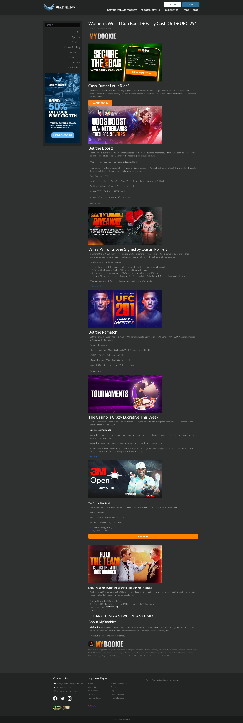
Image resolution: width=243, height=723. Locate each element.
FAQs (186, 10)
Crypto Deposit (192, 650)
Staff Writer (102, 28)
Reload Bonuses (145, 656)
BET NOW (143, 536)
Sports (76, 37)
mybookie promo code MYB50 (107, 656)
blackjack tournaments (161, 650)
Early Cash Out (127, 653)
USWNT (167, 656)
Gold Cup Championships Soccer (182, 653)
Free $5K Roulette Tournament (142, 653)
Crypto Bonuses (183, 650)
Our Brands (171, 10)
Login (172, 4)
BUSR (76, 62)
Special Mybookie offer (157, 656)
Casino (76, 42)
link (103, 371)
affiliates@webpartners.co (67, 691)
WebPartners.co (124, 720)
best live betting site (128, 650)
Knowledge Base (117, 698)
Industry (74, 52)
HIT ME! (94, 456)
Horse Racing (71, 47)
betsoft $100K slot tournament (144, 650)
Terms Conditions (118, 694)
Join (191, 4)
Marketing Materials (119, 683)
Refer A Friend (135, 656)
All (78, 32)
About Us (92, 687)
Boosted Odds (173, 650)
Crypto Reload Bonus (94, 653)
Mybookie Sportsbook (123, 656)
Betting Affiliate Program (122, 10)
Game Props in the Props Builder (162, 653)
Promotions (92, 694)
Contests (74, 57)
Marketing (73, 67)
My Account (93, 683)
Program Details (150, 10)
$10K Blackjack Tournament (113, 650)
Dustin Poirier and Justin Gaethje (112, 653)
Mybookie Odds (93, 656)
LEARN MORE (96, 286)
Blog (195, 10)
